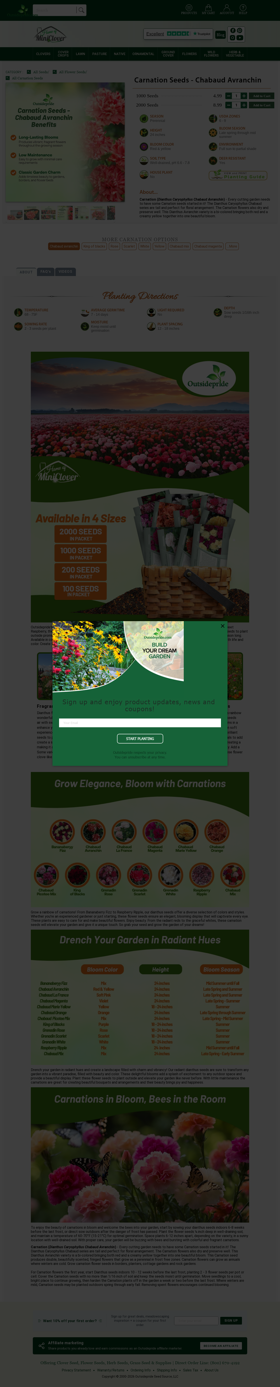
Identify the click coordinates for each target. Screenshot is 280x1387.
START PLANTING (140, 738)
